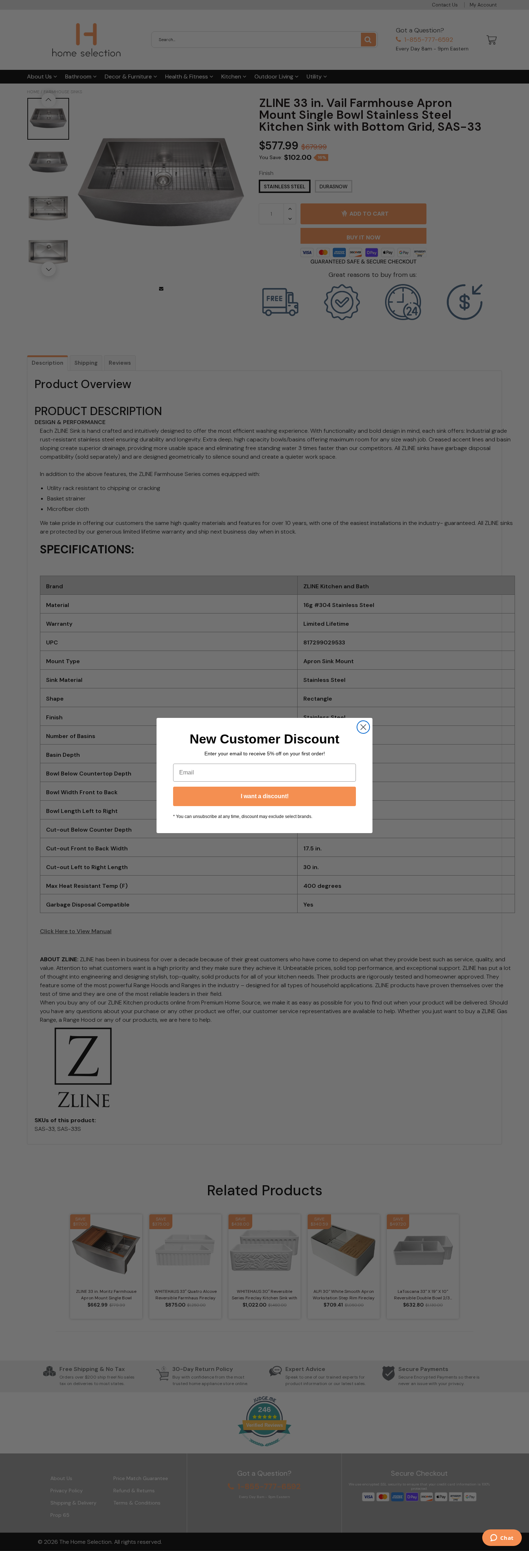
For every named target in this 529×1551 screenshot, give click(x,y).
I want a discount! (265, 796)
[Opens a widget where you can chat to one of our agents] (502, 1538)
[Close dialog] (363, 727)
